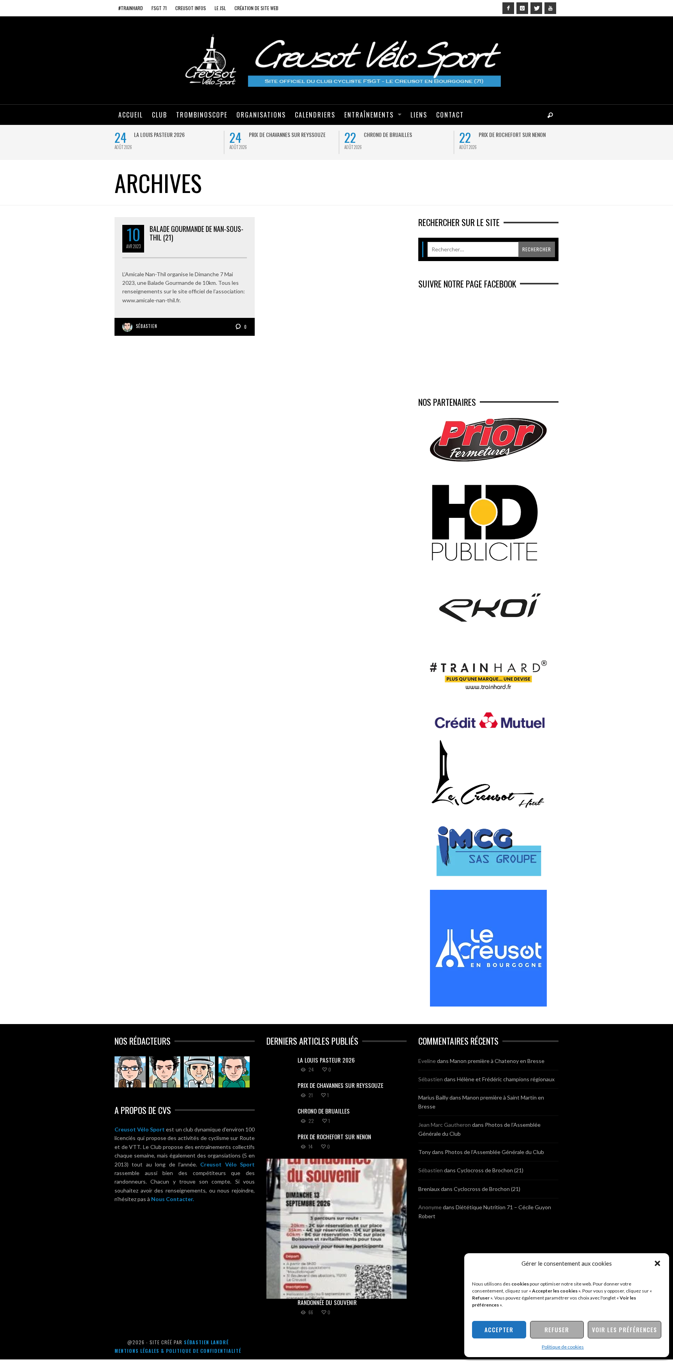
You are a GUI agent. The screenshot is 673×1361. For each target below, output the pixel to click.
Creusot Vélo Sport (140, 1129)
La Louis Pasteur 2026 (159, 134)
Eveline (427, 1061)
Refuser (556, 1329)
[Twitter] (536, 8)
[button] (657, 1263)
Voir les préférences (624, 1329)
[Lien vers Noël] (130, 1071)
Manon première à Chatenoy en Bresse (497, 1061)
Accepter (498, 1329)
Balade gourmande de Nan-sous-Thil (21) (196, 233)
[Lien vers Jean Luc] (199, 1071)
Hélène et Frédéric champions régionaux (506, 1079)
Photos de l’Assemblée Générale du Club (494, 1152)
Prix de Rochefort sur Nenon (512, 134)
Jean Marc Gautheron (444, 1124)
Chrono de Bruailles (388, 134)
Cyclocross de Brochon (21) (490, 1170)
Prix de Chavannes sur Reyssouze (287, 134)
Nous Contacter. (172, 1199)
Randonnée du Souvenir (327, 1302)
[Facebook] (508, 8)
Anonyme (430, 1207)
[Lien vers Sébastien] (164, 1071)
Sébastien (146, 326)
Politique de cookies (563, 1347)
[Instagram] (522, 8)
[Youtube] (550, 8)
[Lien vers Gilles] (234, 1071)
